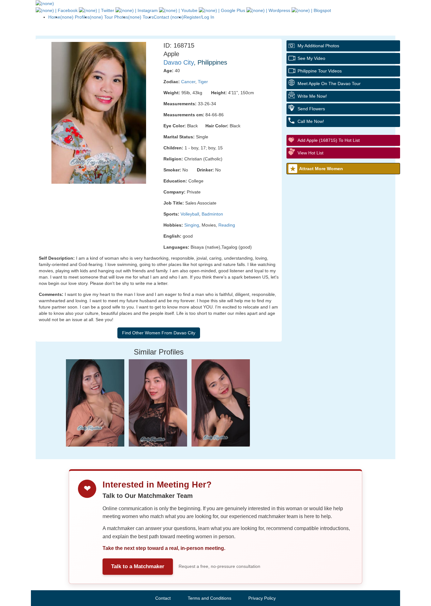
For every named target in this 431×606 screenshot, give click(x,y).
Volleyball (189, 213)
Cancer (188, 81)
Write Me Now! (312, 96)
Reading (226, 225)
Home (54, 17)
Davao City (178, 62)
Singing (191, 225)
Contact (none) (169, 17)
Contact (163, 598)
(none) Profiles (75, 17)
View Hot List (310, 152)
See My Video (311, 58)
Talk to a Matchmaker (137, 566)
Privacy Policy (262, 598)
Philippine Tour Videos (320, 70)
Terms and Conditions (209, 598)
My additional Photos (318, 45)
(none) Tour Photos (109, 17)
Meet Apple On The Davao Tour (329, 83)
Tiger (203, 81)
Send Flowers (311, 108)
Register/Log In (199, 17)
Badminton (212, 213)
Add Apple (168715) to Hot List (329, 140)
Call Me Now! (311, 121)
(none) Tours (141, 17)
